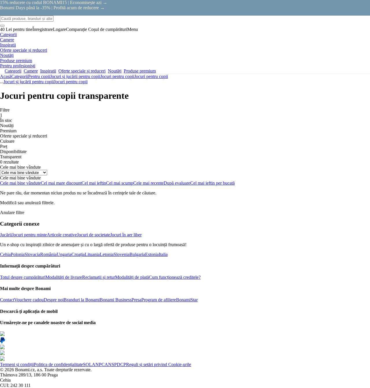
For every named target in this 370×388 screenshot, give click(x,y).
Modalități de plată (132, 277)
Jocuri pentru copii (151, 76)
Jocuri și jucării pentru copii (75, 76)
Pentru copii (39, 76)
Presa (136, 299)
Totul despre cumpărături (22, 277)
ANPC (98, 364)
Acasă (5, 76)
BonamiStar (187, 299)
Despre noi (54, 299)
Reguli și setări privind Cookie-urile (158, 364)
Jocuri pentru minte (29, 234)
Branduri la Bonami (82, 299)
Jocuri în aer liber (126, 234)
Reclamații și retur (98, 277)
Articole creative (62, 234)
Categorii (19, 76)
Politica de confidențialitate (58, 364)
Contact (7, 299)
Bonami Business (116, 299)
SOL (87, 364)
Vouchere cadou (29, 299)
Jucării (6, 234)
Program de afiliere (158, 299)
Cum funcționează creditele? (175, 277)
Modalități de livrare (63, 277)
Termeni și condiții (17, 364)
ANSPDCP (115, 364)
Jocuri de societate (93, 234)
